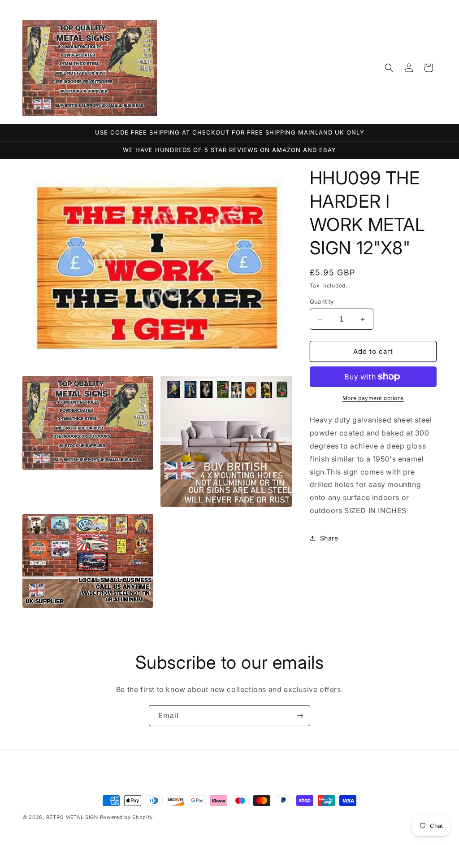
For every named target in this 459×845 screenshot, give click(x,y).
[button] (389, 68)
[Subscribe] (300, 715)
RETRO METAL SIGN (72, 817)
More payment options (373, 398)
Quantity (322, 301)
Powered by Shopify (126, 817)
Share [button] (329, 538)
